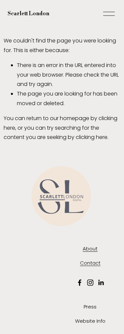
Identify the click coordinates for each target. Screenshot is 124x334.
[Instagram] (90, 282)
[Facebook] (79, 282)
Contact (90, 262)
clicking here (91, 137)
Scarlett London (28, 13)
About (90, 248)
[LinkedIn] (101, 282)
